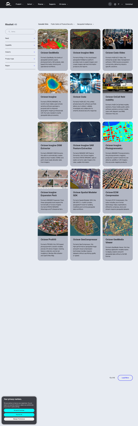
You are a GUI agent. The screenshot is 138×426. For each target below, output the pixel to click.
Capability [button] (8, 45)
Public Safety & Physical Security (62, 24)
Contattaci (129, 4)
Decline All (19, 414)
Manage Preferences (19, 419)
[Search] (110, 4)
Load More (125, 378)
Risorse (40, 4)
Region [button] (7, 65)
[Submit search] (9, 32)
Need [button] (7, 38)
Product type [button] (9, 59)
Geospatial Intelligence (84, 24)
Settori (29, 4)
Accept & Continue (19, 410)
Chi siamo (62, 4)
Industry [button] (8, 52)
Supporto (52, 4)
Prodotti (18, 4)
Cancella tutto (43, 24)
